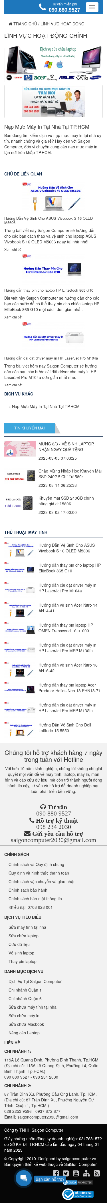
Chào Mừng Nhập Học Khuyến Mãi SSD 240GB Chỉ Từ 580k (70, 473)
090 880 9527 (53, 813)
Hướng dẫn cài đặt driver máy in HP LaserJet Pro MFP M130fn (67, 647)
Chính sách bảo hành (28, 890)
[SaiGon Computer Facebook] (56, 1174)
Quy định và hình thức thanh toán (39, 873)
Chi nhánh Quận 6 (25, 998)
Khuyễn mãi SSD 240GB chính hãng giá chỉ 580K (66, 500)
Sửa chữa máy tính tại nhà (32, 1007)
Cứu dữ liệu (19, 944)
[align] (87, 1174)
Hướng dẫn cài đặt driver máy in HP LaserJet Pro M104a (51, 358)
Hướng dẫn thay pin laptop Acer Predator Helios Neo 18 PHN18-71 (70, 687)
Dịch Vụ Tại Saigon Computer (35, 981)
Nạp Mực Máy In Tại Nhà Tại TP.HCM (46, 126)
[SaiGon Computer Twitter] (66, 1174)
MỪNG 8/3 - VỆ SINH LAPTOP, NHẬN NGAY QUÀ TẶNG (66, 446)
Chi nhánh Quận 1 (25, 990)
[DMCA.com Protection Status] (78, 1182)
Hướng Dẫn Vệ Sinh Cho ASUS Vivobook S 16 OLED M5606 (48, 220)
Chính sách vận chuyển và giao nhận (42, 881)
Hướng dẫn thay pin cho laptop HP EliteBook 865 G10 (48, 290)
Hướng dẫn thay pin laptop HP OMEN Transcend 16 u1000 (66, 627)
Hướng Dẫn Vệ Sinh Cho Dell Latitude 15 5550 (65, 727)
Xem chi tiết (13, 249)
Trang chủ (24, 24)
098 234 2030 (53, 826)
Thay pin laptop (23, 961)
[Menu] (92, 7)
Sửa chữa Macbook (26, 1024)
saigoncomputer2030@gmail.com (53, 840)
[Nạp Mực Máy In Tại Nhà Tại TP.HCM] (53, 101)
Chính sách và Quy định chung (36, 864)
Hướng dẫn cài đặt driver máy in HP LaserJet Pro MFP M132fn (67, 707)
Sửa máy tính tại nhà (27, 927)
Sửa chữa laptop (24, 935)
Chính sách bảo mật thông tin (35, 898)
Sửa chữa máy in (24, 1015)
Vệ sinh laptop (21, 953)
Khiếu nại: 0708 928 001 (31, 907)
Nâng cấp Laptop (24, 1033)
